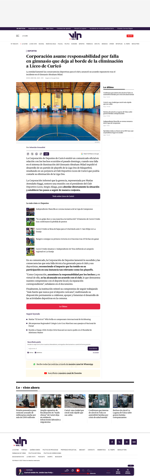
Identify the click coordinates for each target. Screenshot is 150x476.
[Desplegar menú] (17, 35)
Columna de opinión (64, 28)
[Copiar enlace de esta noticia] (41, 154)
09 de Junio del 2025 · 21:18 (34, 78)
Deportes (32, 51)
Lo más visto (32, 203)
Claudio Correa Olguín (125, 28)
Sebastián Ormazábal (37, 147)
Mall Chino (49, 28)
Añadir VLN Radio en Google (91, 154)
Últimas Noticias (118, 472)
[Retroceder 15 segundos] (73, 470)
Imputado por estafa (35, 28)
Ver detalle (96, 352)
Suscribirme (93, 348)
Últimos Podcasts (127, 472)
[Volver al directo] (90, 470)
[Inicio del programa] (66, 470)
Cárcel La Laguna (80, 28)
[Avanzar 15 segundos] (83, 470)
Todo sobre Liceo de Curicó (63, 196)
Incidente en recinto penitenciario (102, 28)
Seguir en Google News (52, 78)
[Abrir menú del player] (131, 466)
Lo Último (63, 306)
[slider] (74, 473)
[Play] (78, 470)
